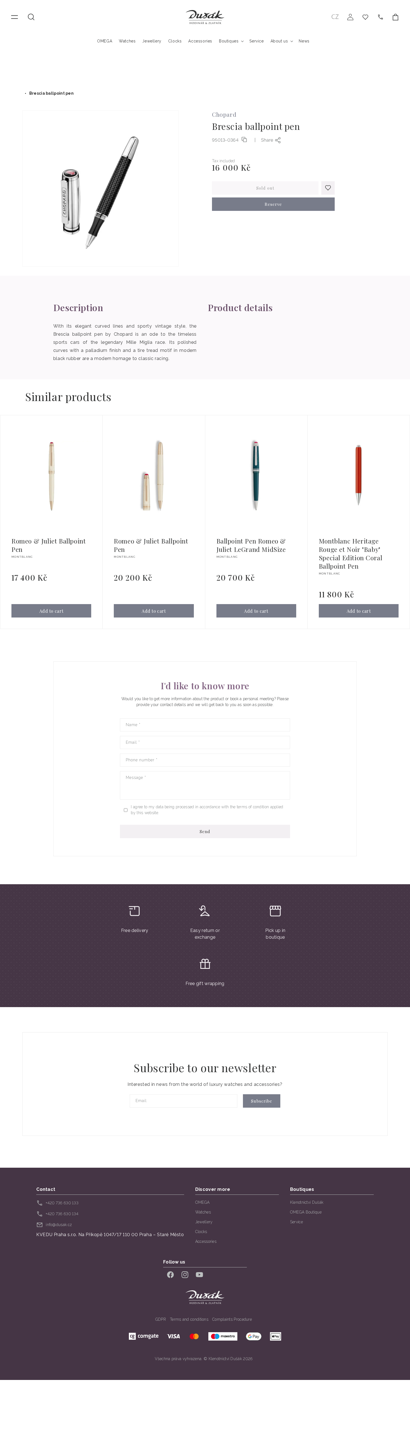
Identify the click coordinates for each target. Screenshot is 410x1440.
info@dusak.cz (59, 1224)
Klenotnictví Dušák (306, 1202)
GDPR (160, 1319)
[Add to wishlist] (328, 188)
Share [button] (267, 140)
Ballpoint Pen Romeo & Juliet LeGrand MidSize (251, 545)
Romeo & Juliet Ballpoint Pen (48, 545)
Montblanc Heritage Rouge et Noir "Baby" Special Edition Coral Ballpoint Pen (350, 553)
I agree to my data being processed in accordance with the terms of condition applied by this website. (207, 810)
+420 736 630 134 (62, 1214)
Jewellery (204, 1222)
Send (205, 831)
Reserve (273, 204)
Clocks (201, 1231)
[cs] (335, 17)
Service (296, 1222)
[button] (31, 17)
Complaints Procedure (232, 1319)
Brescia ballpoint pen (51, 93)
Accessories (205, 1241)
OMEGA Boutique (306, 1212)
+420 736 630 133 (62, 1203)
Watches (203, 1212)
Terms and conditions (189, 1319)
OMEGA (202, 1202)
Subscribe (261, 1101)
